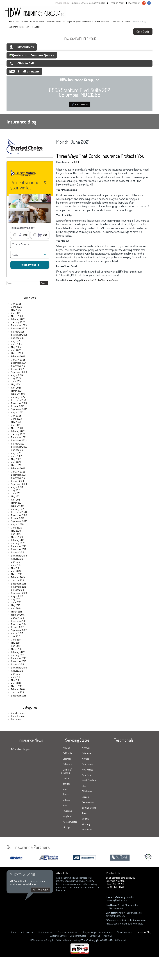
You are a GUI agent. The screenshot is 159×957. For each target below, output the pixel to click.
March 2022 (17, 465)
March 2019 (16, 574)
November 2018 (18, 586)
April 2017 (15, 645)
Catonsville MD (89, 280)
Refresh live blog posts (21, 749)
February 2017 (18, 652)
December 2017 (18, 620)
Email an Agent (117, 2)
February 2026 (18, 319)
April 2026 (16, 312)
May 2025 (16, 347)
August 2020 (17, 524)
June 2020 (16, 527)
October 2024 (17, 368)
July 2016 (15, 673)
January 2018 (18, 617)
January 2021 (17, 508)
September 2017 (19, 630)
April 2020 (16, 533)
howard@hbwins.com (116, 900)
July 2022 (16, 452)
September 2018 (19, 592)
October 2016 (17, 664)
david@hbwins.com (115, 915)
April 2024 (16, 387)
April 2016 (16, 683)
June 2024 (16, 381)
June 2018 (16, 602)
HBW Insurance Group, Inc (42, 940)
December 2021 (18, 474)
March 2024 (16, 390)
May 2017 (15, 642)
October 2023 (17, 406)
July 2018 (15, 599)
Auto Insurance (22, 21)
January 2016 (18, 692)
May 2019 (15, 568)
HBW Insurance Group (107, 280)
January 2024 (18, 396)
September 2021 (19, 484)
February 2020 (18, 540)
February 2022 (18, 468)
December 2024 (18, 362)
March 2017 (16, 648)
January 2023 (18, 434)
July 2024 (16, 378)
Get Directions (81, 104)
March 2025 (17, 353)
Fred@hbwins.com (114, 908)
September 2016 (19, 667)
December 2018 (18, 583)
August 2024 (17, 375)
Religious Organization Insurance (79, 21)
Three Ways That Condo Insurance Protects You (100, 156)
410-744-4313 (40, 890)
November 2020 (19, 515)
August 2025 (17, 337)
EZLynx (83, 940)
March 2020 (17, 536)
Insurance (15, 719)
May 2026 (16, 309)
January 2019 (18, 580)
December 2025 (19, 325)
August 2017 (17, 633)
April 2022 (16, 462)
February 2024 (18, 393)
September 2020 (19, 521)
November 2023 (19, 403)
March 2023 (17, 428)
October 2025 (17, 331)
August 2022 (17, 449)
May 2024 (15, 384)
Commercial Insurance (55, 21)
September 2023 (19, 409)
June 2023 (16, 418)
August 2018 (17, 596)
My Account (134, 2)
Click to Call (25, 63)
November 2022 (19, 440)
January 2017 (17, 655)
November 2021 (18, 477)
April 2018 (16, 608)
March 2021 (16, 502)
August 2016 (17, 670)
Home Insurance (37, 21)
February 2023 (18, 431)
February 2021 (18, 505)
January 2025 (18, 359)
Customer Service (79, 2)
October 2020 (18, 518)
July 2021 (15, 490)
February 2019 (18, 577)
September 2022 (19, 446)
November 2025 (19, 328)
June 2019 (16, 564)
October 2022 (17, 443)
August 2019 (17, 558)
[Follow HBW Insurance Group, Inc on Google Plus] (143, 3)
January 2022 (18, 471)
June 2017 (16, 639)
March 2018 (16, 611)
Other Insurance (102, 21)
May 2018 (15, 605)
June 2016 (16, 676)
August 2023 (17, 412)
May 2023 (16, 421)
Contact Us (126, 21)
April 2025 (16, 350)
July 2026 (16, 303)
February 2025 (18, 356)
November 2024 (18, 365)
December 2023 (19, 400)
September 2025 (19, 334)
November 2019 (18, 549)
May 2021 (15, 496)
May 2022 (16, 459)
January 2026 (18, 322)
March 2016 (16, 686)
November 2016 (18, 661)
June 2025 (16, 344)
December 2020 (19, 512)
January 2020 (18, 543)
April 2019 (16, 571)
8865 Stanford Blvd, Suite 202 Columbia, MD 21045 (120, 879)
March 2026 (17, 316)
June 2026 (16, 306)
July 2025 (16, 340)
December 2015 (18, 695)
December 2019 (18, 546)
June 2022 (16, 456)
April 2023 (16, 424)
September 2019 (19, 555)
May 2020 (16, 530)
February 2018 (18, 614)
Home (11, 21)
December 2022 (19, 437)
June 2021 (16, 493)
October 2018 (17, 589)
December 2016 (18, 658)
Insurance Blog (62, 2)
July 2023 (16, 415)
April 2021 (15, 499)
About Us (116, 21)
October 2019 (17, 552)
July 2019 (15, 561)
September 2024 (19, 372)
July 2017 (15, 636)
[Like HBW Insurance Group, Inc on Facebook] (149, 3)
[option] (37, 858)
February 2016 (18, 689)
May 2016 (15, 680)
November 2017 (18, 624)
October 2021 (17, 480)
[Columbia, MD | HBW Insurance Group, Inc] (34, 12)
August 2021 (17, 487)
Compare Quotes (97, 2)
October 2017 (17, 627)
